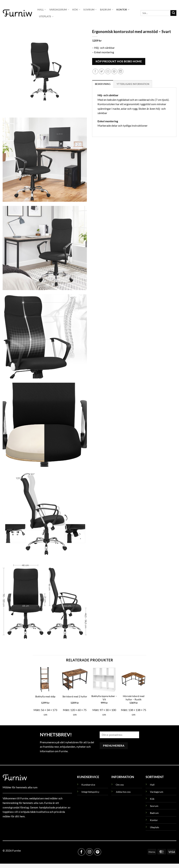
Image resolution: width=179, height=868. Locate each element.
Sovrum (88, 9)
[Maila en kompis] (108, 71)
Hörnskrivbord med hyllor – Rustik (133, 698)
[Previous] (32, 693)
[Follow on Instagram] (89, 852)
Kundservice (88, 784)
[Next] (146, 693)
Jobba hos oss (123, 791)
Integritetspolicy (90, 791)
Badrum (105, 9)
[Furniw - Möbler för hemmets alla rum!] (17, 13)
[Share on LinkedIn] (120, 71)
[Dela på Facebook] (95, 71)
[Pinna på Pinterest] (114, 71)
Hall (40, 9)
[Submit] (173, 13)
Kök (75, 9)
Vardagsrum (58, 9)
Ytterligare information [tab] (133, 84)
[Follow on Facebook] (81, 852)
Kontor (121, 9)
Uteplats (45, 16)
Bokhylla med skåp (45, 696)
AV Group (20, 824)
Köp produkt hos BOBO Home (119, 61)
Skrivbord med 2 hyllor (74, 696)
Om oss (120, 784)
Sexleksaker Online (38, 824)
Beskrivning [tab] (102, 84)
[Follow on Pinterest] (97, 852)
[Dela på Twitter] (102, 71)
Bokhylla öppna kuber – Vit (104, 698)
